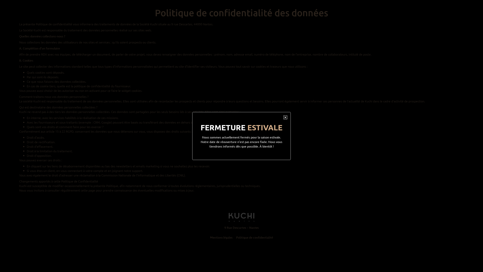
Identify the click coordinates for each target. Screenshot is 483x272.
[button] (285, 117)
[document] (241, 136)
